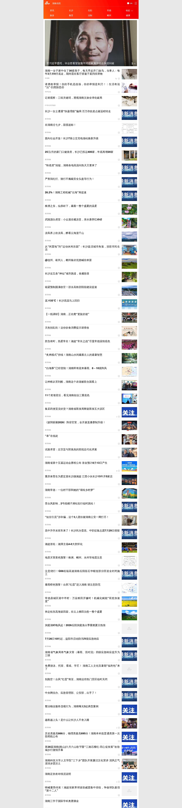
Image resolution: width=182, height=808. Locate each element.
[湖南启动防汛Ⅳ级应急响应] (96, 21)
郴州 (109, 15)
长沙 (71, 10)
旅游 (52, 15)
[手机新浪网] (47, 3)
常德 (109, 10)
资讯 (52, 10)
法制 (90, 15)
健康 (128, 15)
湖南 (54, 3)
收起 (128, 10)
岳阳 (58, 3)
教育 (71, 15)
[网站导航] (135, 3)
